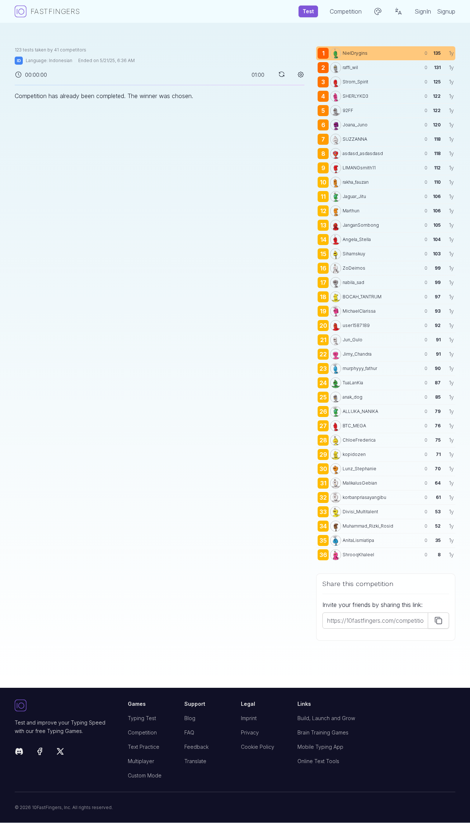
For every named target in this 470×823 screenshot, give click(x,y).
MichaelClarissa (359, 311)
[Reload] (281, 74)
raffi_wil (350, 67)
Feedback (196, 747)
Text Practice (143, 747)
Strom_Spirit (355, 82)
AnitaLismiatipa (358, 540)
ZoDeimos (354, 268)
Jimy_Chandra (357, 354)
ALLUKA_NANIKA (360, 411)
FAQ (189, 732)
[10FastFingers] (65, 706)
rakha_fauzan (356, 182)
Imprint (249, 718)
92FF (348, 110)
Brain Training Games (322, 732)
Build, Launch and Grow (326, 718)
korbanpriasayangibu (364, 497)
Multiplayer (141, 761)
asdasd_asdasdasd (363, 153)
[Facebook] (39, 752)
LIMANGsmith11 (359, 167)
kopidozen (354, 454)
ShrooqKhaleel (358, 554)
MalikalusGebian (360, 483)
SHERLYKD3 (355, 96)
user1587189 (356, 325)
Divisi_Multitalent (360, 511)
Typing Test (142, 718)
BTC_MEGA (354, 425)
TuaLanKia (353, 382)
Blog (189, 718)
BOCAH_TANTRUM (362, 296)
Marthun (351, 210)
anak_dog (352, 397)
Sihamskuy (354, 253)
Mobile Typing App (320, 747)
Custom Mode (145, 775)
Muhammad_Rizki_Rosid (368, 526)
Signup (446, 11)
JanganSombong (361, 225)
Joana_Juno (355, 124)
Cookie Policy (257, 747)
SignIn (423, 11)
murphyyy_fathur (360, 368)
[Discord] (19, 752)
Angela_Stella (357, 239)
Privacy (250, 732)
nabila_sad (353, 282)
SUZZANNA (355, 139)
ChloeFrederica (359, 440)
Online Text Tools (318, 761)
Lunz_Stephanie (359, 468)
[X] (60, 752)
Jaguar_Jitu (354, 196)
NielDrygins (355, 53)
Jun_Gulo (352, 339)
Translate (195, 761)
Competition (142, 732)
